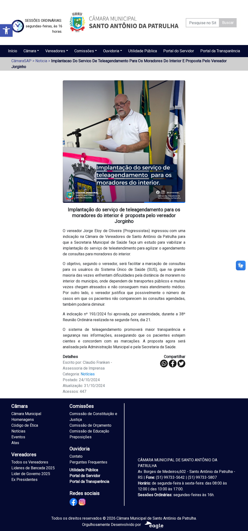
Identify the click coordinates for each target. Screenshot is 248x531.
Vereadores (55, 51)
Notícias (88, 374)
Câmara (29, 51)
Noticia (41, 61)
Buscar (228, 22)
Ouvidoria (111, 51)
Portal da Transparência (220, 51)
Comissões (84, 51)
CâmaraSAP (21, 61)
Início (12, 51)
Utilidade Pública (142, 51)
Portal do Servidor (178, 51)
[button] (6, 30)
